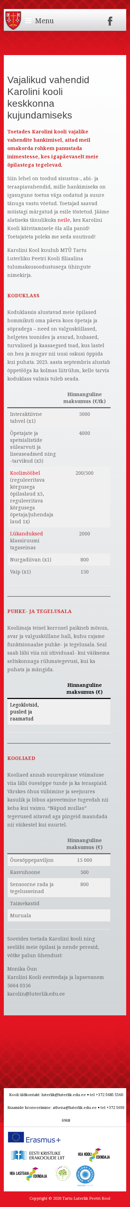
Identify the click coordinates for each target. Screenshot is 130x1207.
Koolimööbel (25, 473)
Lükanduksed (26, 533)
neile (64, 220)
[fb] (110, 19)
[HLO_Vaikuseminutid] (85, 1169)
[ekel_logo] (36, 1150)
